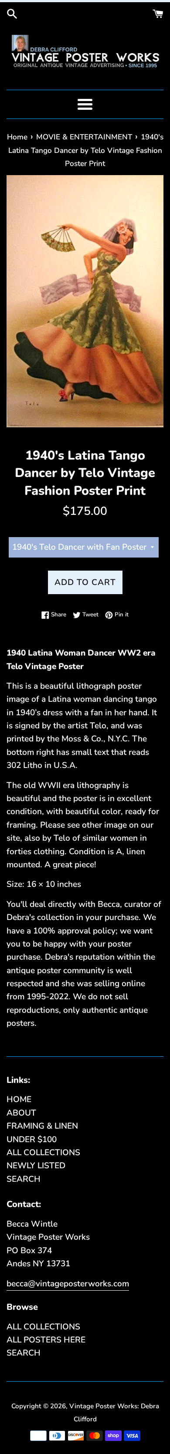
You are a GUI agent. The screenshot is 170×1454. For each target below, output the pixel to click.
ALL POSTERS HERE (46, 1340)
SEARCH (24, 1179)
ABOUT (21, 1113)
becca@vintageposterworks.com (68, 1283)
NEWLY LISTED (36, 1165)
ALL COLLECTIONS (43, 1152)
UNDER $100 (32, 1139)
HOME (19, 1099)
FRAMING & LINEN (42, 1126)
